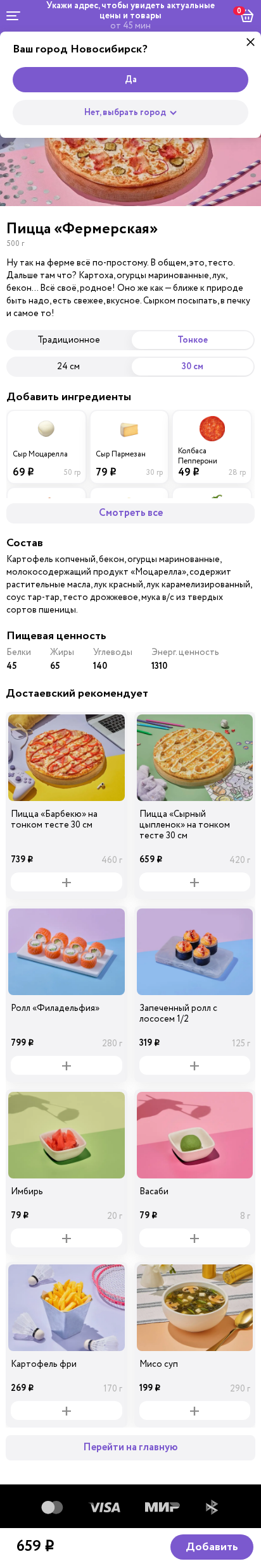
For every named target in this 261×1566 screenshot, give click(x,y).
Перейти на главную (130, 1447)
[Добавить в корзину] (66, 881)
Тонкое (192, 340)
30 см (192, 366)
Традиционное (68, 340)
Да (131, 79)
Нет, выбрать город (125, 112)
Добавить (212, 1547)
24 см (68, 366)
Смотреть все (131, 513)
